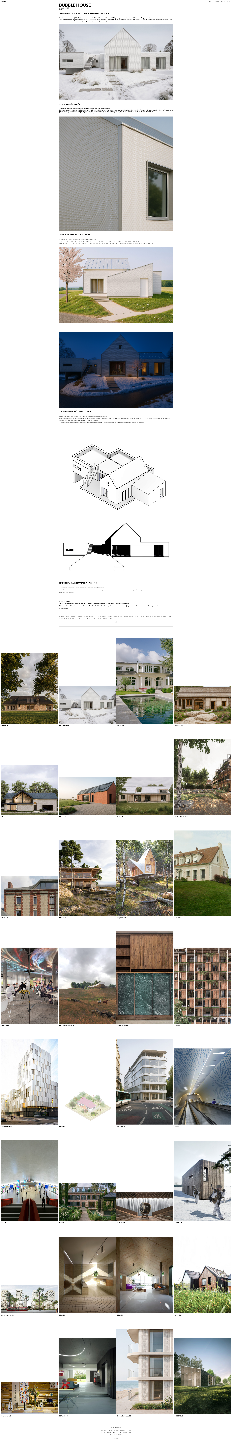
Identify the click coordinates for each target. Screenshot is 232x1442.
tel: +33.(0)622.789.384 (108, 1432)
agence (211, 1)
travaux (216, 1)
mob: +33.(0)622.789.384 (123, 1432)
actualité (222, 1)
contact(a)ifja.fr (117, 1434)
